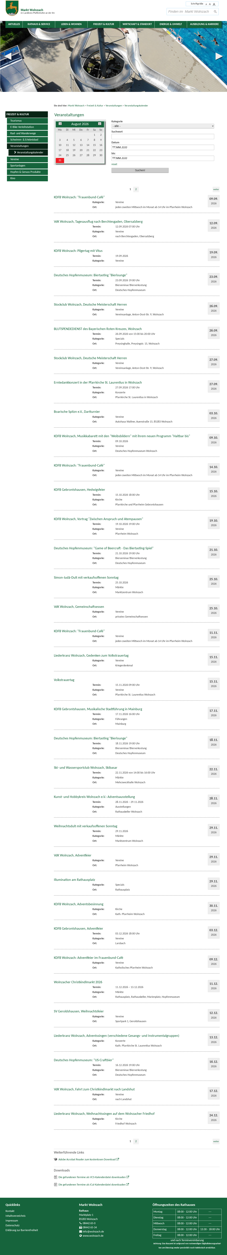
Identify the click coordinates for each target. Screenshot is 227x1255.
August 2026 (80, 124)
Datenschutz (12, 1225)
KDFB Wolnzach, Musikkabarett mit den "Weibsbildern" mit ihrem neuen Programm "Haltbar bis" (122, 436)
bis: (113, 153)
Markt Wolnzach (90, 1205)
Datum (115, 142)
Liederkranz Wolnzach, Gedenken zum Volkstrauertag (91, 655)
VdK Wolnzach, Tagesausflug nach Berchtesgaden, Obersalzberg (98, 221)
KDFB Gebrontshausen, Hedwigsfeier (79, 490)
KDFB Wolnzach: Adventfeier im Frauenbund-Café (88, 958)
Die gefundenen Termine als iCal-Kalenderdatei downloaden (92, 1184)
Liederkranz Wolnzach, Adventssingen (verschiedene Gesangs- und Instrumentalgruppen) (116, 1036)
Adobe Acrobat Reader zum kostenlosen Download (87, 1159)
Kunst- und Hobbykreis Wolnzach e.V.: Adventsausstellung (94, 797)
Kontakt (10, 1211)
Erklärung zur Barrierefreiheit (22, 1230)
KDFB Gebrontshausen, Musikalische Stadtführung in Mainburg (98, 709)
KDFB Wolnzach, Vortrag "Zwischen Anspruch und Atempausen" (98, 519)
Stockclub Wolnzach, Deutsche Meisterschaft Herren (90, 304)
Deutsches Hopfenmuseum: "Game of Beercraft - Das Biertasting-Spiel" (103, 548)
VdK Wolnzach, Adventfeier (72, 855)
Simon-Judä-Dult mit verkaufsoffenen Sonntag (86, 577)
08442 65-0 (89, 1223)
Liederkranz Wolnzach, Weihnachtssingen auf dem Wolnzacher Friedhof (104, 1114)
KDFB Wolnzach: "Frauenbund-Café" (79, 197)
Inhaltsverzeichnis (15, 1216)
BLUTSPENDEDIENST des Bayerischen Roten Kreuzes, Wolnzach (98, 329)
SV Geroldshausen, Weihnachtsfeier (79, 1011)
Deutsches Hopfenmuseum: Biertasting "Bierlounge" (90, 275)
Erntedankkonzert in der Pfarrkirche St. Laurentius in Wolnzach (98, 382)
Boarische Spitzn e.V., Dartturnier (77, 412)
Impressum (12, 1220)
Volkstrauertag (64, 680)
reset (114, 164)
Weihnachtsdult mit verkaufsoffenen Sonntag (85, 826)
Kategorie (117, 121)
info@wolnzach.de (93, 1231)
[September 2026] (99, 124)
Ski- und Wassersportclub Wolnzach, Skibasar (85, 767)
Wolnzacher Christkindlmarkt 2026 (78, 982)
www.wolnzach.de (93, 1235)
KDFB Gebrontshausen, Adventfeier (78, 928)
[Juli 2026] (60, 124)
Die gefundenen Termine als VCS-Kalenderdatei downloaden (92, 1177)
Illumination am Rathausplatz (74, 880)
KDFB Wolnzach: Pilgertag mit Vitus (78, 251)
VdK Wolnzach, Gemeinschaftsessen (79, 607)
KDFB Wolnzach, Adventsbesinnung (78, 904)
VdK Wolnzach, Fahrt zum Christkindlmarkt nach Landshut (94, 1089)
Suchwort (117, 131)
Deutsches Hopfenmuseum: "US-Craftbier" (84, 1060)
